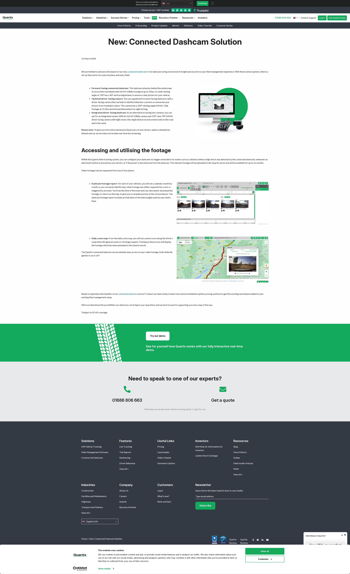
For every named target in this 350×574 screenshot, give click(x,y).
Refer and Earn (164, 501)
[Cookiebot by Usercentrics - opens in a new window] (80, 569)
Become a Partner (168, 17)
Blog (235, 446)
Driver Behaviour (127, 463)
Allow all (265, 551)
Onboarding (141, 25)
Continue (202, 3)
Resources (187, 17)
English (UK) (295, 18)
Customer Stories (224, 25)
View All (123, 469)
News (236, 468)
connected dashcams (137, 71)
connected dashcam (127, 294)
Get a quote (223, 395)
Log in (322, 18)
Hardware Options (166, 463)
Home (84, 538)
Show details (104, 568)
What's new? (163, 496)
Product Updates (159, 25)
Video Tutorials (204, 25)
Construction (87, 490)
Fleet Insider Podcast (243, 463)
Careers (123, 496)
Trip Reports (125, 452)
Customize (263, 559)
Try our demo (157, 335)
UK (177, 3)
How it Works (240, 452)
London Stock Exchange (206, 455)
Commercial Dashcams (92, 457)
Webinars (188, 25)
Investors (202, 17)
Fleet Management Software (94, 452)
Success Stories (119, 17)
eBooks (175, 25)
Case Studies (163, 452)
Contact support (308, 18)
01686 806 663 (283, 17)
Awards (123, 501)
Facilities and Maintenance (93, 496)
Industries (101, 17)
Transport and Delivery (92, 507)
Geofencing (124, 457)
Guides (236, 457)
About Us (123, 490)
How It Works (124, 25)
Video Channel (164, 457)
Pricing (135, 17)
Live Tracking (125, 446)
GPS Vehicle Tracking (91, 446)
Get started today (337, 18)
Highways (86, 501)
